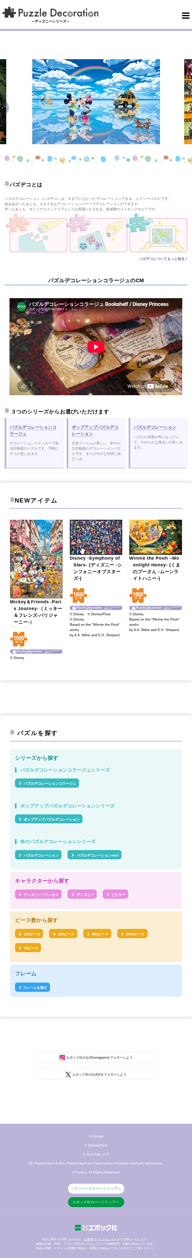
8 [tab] (112, 140)
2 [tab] (79, 140)
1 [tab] (74, 140)
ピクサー (118, 895)
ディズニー (85, 895)
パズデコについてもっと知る (162, 259)
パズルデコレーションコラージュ (49, 783)
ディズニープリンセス (41, 895)
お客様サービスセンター (100, 1239)
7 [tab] (107, 140)
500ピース (99, 934)
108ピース (31, 934)
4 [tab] (90, 140)
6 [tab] (101, 140)
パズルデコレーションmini (97, 855)
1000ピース (134, 934)
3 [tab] (85, 140)
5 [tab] (96, 140)
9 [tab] (118, 140)
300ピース (65, 934)
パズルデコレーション (41, 855)
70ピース (30, 948)
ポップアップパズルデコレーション (51, 819)
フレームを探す (35, 988)
